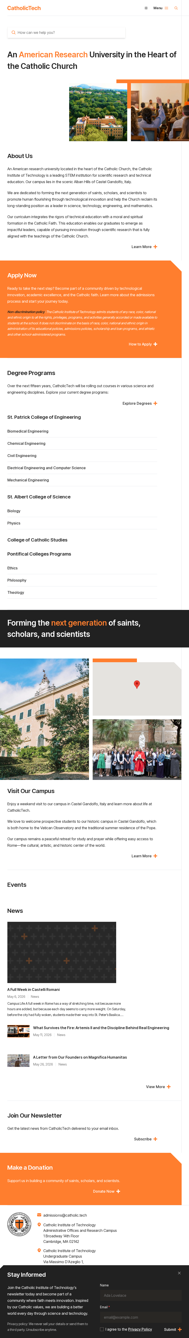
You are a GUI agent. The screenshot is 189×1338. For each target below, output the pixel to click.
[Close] (179, 1273)
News (35, 996)
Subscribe (143, 1139)
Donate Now (104, 1191)
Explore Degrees (137, 403)
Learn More (142, 246)
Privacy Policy (140, 1329)
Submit (170, 1329)
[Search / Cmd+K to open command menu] (176, 8)
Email (105, 1307)
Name (104, 1285)
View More (155, 1086)
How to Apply (140, 344)
